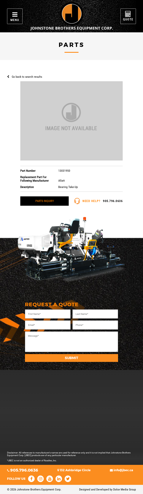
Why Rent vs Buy (31, 384)
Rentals (25, 377)
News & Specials (31, 421)
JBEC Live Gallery (31, 413)
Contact (25, 406)
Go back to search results (27, 76)
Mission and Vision (32, 428)
